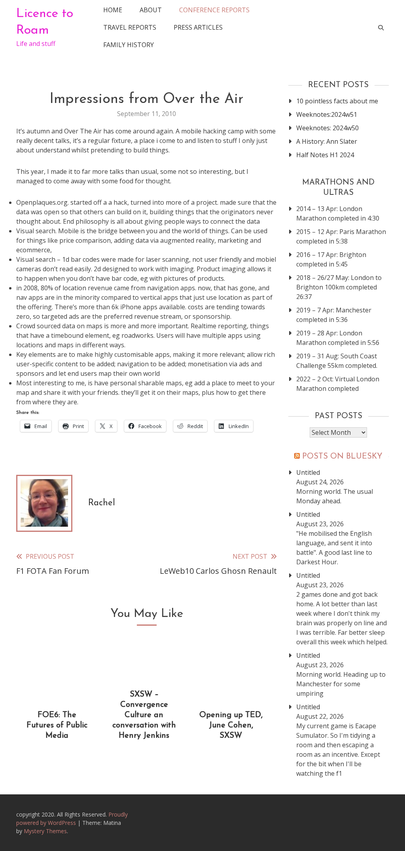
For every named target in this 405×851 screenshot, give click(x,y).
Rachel (101, 503)
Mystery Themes (45, 831)
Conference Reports (214, 10)
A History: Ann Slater (326, 141)
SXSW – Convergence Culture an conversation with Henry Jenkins (144, 715)
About (151, 10)
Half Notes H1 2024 (325, 154)
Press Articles (198, 27)
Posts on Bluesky (342, 457)
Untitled (308, 472)
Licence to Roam (44, 22)
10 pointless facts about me (337, 101)
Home (112, 10)
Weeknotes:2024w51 (326, 114)
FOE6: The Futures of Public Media (56, 725)
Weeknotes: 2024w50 (327, 128)
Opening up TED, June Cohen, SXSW (231, 725)
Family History (128, 44)
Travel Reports (129, 27)
